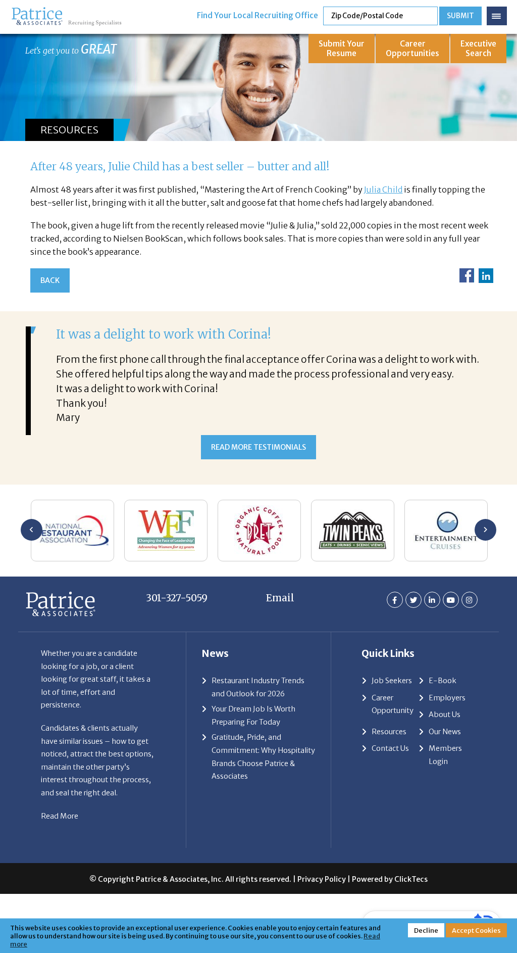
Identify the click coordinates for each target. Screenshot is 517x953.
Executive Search (478, 48)
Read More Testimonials (258, 447)
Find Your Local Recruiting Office (257, 15)
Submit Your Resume (342, 48)
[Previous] (31, 530)
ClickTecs (411, 879)
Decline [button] (426, 930)
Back (50, 280)
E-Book (442, 680)
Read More (59, 816)
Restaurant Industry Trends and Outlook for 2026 (258, 687)
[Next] (485, 530)
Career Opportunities (412, 48)
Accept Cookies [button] (476, 930)
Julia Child (383, 189)
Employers (447, 697)
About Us (444, 714)
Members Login (445, 755)
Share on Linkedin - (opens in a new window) (486, 275)
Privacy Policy (321, 879)
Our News (445, 731)
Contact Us (390, 748)
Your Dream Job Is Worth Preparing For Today (253, 715)
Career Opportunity (392, 704)
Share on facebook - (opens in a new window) (466, 275)
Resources (389, 731)
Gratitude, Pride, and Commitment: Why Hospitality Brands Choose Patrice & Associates (263, 757)
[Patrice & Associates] (66, 11)
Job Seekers (392, 680)
